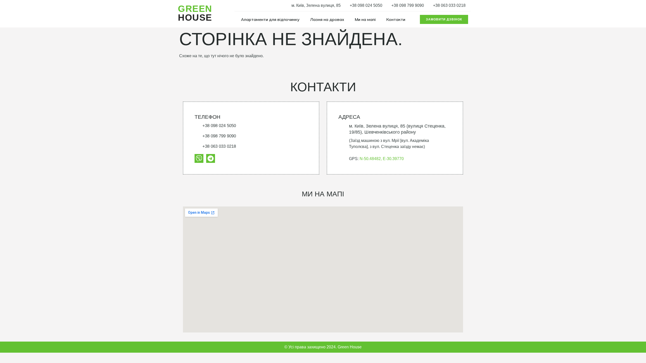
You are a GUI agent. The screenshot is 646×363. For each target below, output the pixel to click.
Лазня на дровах (327, 19)
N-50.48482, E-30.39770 (382, 159)
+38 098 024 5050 (366, 5)
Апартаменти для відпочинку (270, 19)
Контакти (395, 19)
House (195, 13)
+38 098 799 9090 (407, 5)
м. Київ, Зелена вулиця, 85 (316, 5)
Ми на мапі (365, 19)
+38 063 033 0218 (449, 5)
